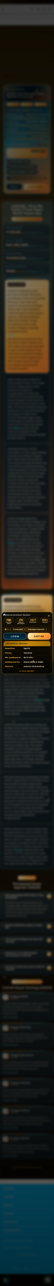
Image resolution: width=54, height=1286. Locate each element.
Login (15, 636)
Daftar (39, 636)
